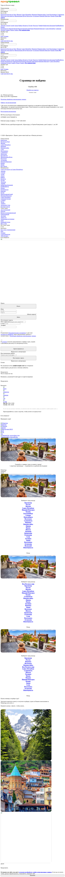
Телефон (3, 325)
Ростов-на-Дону (11, 14)
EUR (5, 41)
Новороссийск (41, 14)
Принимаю (32, 875)
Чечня (12, 30)
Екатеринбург (28, 513)
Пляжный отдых (5, 222)
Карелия (11, 28)
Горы (2, 220)
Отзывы (6, 36)
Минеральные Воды (20, 16)
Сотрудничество (5, 234)
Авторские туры (5, 205)
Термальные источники (7, 219)
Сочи (47, 14)
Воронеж (34, 14)
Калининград (4, 28)
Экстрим (3, 216)
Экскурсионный (5, 210)
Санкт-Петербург (26, 14)
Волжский (28, 546)
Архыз (16, 25)
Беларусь (25, 25)
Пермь (57, 16)
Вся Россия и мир (28, 584)
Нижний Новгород (44, 16)
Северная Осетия (6, 63)
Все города (4, 166)
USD (2, 41)
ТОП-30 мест (4, 236)
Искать (18, 306)
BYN (8, 41)
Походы (3, 211)
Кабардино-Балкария (49, 25)
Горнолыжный (5, 214)
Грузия (30, 25)
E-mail (2, 323)
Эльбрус (16, 30)
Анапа (28, 540)
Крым (32, 28)
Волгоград (29, 16)
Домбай (40, 25)
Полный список (5, 206)
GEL (11, 41)
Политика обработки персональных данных (13, 99)
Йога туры (4, 223)
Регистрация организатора (8, 111)
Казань (53, 16)
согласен (4, 341)
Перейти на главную (33, 90)
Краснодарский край (24, 28)
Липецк (28, 526)
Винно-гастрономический (8, 213)
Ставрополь (60, 14)
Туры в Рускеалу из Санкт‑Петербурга (12, 169)
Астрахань (36, 16)
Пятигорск (4, 16)
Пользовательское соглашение (17, 333)
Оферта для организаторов (8, 102)
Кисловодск (10, 16)
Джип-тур (3, 217)
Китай (16, 28)
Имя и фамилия (5, 321)
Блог (2, 36)
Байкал (21, 25)
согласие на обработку (7, 334)
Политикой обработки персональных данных (23, 336)
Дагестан (35, 25)
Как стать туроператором (8, 230)
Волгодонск (28, 542)
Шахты (28, 529)
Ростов (28, 504)
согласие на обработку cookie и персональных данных (35, 872)
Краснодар (4, 14)
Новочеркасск (28, 547)
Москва (19, 14)
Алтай (12, 25)
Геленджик (28, 535)
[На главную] (10, 2)
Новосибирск (28, 517)
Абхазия (3, 25)
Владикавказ (53, 14)
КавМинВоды (60, 25)
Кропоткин (28, 533)
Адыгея (8, 25)
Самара (28, 515)
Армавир (28, 531)
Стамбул (7, 30)
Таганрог (28, 538)
